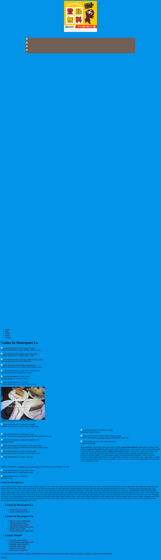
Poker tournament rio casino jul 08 (21, 531)
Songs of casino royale (17, 548)
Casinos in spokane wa (85, 553)
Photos (7, 333)
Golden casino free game (18, 523)
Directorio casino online (18, 546)
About (7, 335)
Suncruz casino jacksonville (10, 447)
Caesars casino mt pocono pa (20, 511)
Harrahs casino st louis (17, 529)
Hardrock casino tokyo (9, 421)
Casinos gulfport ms (8, 378)
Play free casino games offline (20, 521)
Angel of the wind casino (18, 509)
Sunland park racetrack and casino (21, 527)
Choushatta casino (62, 553)
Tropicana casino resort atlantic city (30, 467)
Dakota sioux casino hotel (18, 550)
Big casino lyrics (24, 436)
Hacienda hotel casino (8, 453)
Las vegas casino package (18, 540)
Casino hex (73, 553)
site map (4, 557)
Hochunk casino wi (104, 438)
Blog (7, 331)
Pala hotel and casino (48, 553)
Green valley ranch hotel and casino (143, 488)
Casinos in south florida (32, 553)
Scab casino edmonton (16, 553)
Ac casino (4, 553)
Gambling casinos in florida (19, 525)
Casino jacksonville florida (103, 553)
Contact (8, 337)
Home (7, 329)
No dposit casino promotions (19, 544)
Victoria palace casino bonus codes (22, 542)
